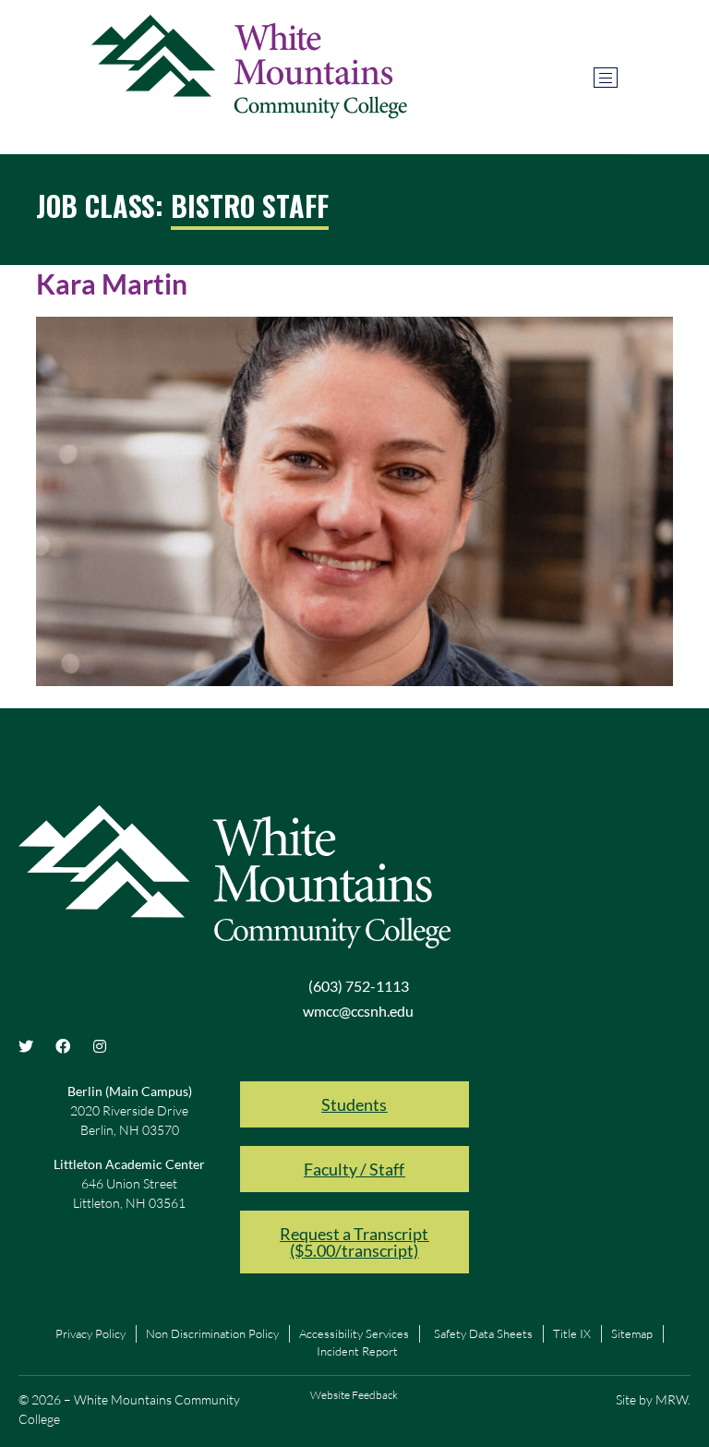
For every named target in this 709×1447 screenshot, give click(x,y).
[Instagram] (99, 1046)
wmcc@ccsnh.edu (358, 1010)
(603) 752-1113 (358, 986)
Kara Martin (111, 283)
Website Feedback (354, 1395)
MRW (671, 1399)
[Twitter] (25, 1046)
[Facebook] (62, 1046)
